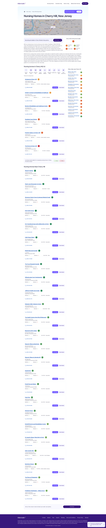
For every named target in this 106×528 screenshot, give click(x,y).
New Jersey (28, 11)
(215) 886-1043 (29, 432)
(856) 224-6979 (29, 192)
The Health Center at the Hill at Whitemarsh (35, 317)
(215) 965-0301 (29, 312)
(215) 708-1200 (29, 485)
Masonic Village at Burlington (32, 344)
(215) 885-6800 (29, 392)
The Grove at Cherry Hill (31, 146)
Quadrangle (28, 370)
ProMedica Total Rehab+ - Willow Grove (35, 490)
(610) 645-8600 (29, 178)
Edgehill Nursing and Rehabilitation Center (35, 424)
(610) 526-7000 (29, 338)
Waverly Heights (29, 170)
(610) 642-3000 (29, 378)
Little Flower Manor (30, 237)
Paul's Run (27, 397)
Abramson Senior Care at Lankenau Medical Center (37, 197)
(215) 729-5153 (29, 218)
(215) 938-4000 (29, 445)
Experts (57, 517)
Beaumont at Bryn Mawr (31, 330)
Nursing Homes (50, 3)
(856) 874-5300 (29, 100)
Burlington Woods (29, 464)
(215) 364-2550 (29, 285)
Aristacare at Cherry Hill (31, 79)
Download (79, 11)
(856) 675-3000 (29, 127)
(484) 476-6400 (29, 205)
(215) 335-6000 (29, 272)
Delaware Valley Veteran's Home (33, 304)
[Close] (103, 524)
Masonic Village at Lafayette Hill (33, 357)
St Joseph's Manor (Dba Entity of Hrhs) (34, 437)
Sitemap (86, 517)
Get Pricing (56, 40)
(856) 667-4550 (29, 140)
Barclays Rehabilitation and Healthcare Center (36, 106)
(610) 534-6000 (29, 245)
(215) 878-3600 (29, 418)
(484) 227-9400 (29, 258)
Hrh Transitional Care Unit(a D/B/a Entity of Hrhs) (37, 224)
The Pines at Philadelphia (31, 477)
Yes (57, 160)
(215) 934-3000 (29, 405)
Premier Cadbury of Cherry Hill (32, 132)
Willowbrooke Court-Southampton (33, 277)
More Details (61, 87)
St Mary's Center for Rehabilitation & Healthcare (36, 92)
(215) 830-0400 (29, 498)
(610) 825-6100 (29, 365)
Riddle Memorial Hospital (31, 250)
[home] (21, 3)
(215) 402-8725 (29, 325)
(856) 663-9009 (29, 87)
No (62, 160)
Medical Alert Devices (75, 3)
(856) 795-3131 (29, 154)
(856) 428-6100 (29, 114)
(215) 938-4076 (29, 232)
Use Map (53, 27)
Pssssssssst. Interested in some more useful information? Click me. (96, 524)
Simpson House (29, 410)
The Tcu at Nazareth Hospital (32, 264)
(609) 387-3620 (29, 472)
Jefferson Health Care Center (32, 290)
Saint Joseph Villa (29, 450)
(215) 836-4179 (29, 458)
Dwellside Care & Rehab (31, 119)
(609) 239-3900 (29, 352)
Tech (53, 517)
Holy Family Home (29, 210)
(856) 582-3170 (29, 298)
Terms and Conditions (70, 517)
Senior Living (66, 3)
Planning (63, 517)
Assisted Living (58, 3)
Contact (44, 517)
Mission (48, 517)
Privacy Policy (80, 517)
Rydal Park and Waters (30, 384)
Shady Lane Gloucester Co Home (33, 184)
